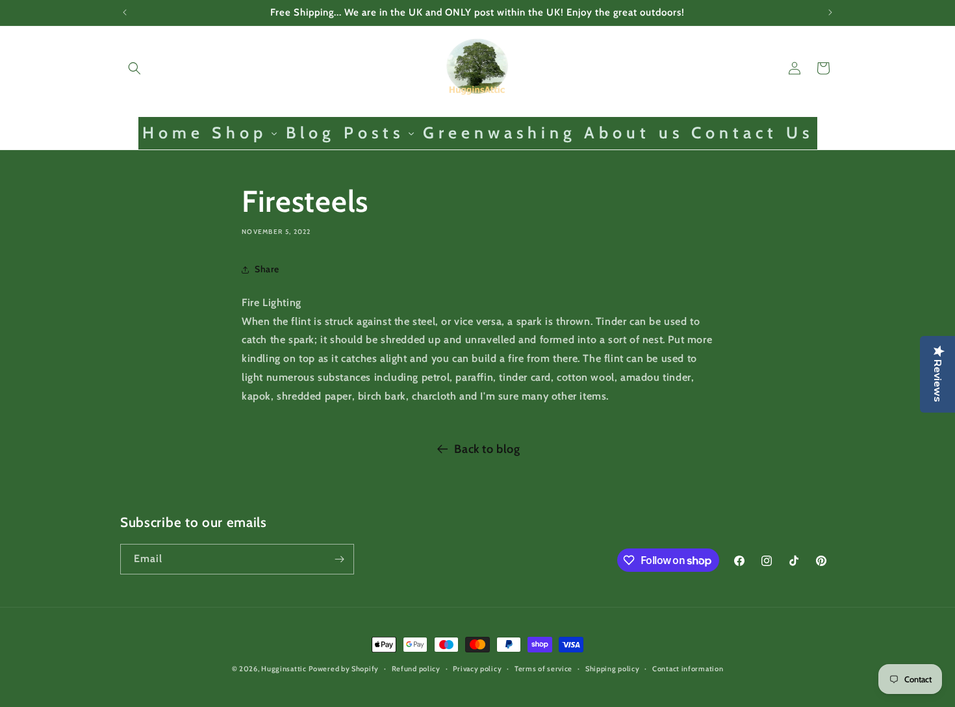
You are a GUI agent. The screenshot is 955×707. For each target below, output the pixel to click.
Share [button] (267, 269)
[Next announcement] (830, 12)
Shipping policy (612, 668)
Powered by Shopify (344, 668)
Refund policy (416, 668)
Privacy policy (477, 668)
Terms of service (543, 668)
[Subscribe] (339, 559)
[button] (134, 68)
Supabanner (29, 697)
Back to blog (487, 449)
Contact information (687, 668)
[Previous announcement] (124, 12)
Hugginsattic (283, 668)
